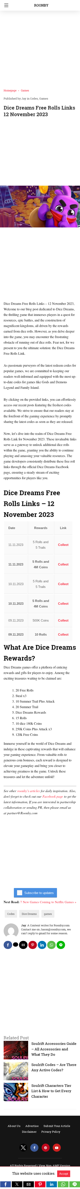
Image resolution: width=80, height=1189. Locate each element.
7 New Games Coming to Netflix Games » (48, 902)
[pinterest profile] (46, 1147)
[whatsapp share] (51, 945)
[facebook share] (8, 945)
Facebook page (52, 796)
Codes (34, 98)
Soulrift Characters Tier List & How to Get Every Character (51, 1091)
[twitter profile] (23, 1147)
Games (25, 90)
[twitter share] (15, 944)
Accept (63, 1173)
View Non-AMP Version (54, 1165)
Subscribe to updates (39, 893)
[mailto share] (23, 945)
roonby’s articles (28, 790)
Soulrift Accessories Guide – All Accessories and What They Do (53, 1049)
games (48, 914)
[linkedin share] (42, 945)
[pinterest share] (32, 945)
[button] (5, 1184)
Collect (63, 545)
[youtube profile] (57, 1147)
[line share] (61, 945)
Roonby (41, 5)
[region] (40, 152)
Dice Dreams (29, 914)
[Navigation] (5, 5)
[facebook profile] (34, 1147)
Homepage (10, 90)
